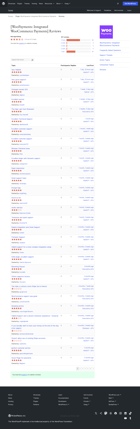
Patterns (36, 404)
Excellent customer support (21, 129)
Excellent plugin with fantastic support (25, 158)
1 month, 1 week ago (87, 128)
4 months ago (89, 266)
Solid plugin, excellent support (22, 257)
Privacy (10, 404)
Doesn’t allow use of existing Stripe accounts (28, 338)
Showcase (36, 395)
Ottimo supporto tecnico (20, 276)
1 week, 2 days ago (87, 89)
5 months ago (89, 348)
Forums (10, 10)
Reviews (103, 70)
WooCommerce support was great (24, 296)
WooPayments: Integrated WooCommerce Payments (38, 16)
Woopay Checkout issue (20, 148)
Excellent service (17, 99)
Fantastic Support (18, 237)
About (10, 395)
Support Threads (106, 55)
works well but (16, 208)
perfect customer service (20, 348)
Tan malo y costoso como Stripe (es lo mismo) (29, 286)
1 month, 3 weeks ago (86, 207)
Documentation (63, 398)
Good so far (16, 198)
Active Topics (105, 60)
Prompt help (16, 188)
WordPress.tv (63, 404)
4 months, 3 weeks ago (86, 338)
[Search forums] (32, 59)
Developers (62, 401)
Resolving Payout (18, 267)
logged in (22, 43)
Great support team (18, 178)
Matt (111, 398)
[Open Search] (118, 3)
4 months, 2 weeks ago (86, 296)
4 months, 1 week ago (86, 286)
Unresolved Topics (107, 65)
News (10, 398)
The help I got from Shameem (22, 109)
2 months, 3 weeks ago (86, 237)
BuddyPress (114, 404)
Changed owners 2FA (19, 89)
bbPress (112, 401)
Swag (86, 404)
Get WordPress (130, 3)
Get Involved (88, 395)
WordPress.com (115, 395)
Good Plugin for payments (21, 358)
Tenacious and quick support (22, 217)
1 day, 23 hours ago (87, 69)
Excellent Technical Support (21, 119)
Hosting (10, 401)
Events (86, 398)
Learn (60, 395)
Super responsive (17, 168)
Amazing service (17, 306)
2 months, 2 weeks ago (86, 227)
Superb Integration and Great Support (25, 227)
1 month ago (89, 119)
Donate (87, 401)
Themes (36, 398)
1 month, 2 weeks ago (86, 138)
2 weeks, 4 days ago (86, 99)
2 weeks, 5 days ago (86, 109)
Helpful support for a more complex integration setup (31, 247)
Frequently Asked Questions (110, 50)
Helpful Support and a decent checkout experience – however (34, 316)
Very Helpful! (16, 70)
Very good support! (18, 80)
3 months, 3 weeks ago (86, 247)
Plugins (35, 401)
